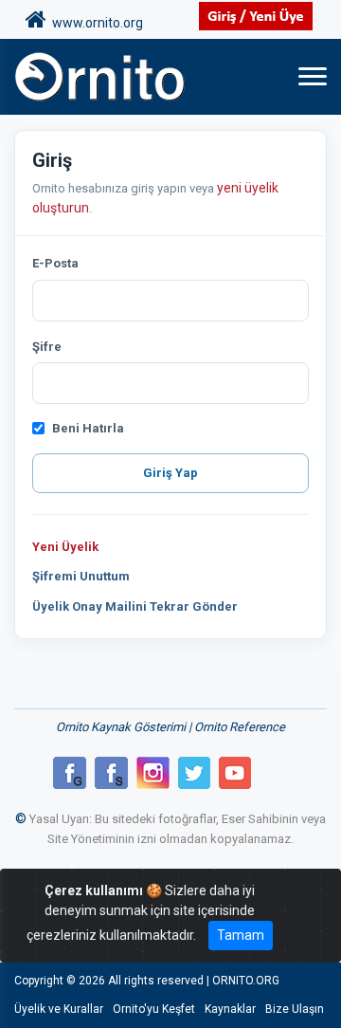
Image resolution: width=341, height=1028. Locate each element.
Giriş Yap (170, 473)
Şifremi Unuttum (81, 576)
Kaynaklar (230, 1009)
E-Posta (55, 263)
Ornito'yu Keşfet (154, 1009)
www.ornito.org (94, 22)
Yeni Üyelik (65, 547)
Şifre (47, 347)
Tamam (240, 935)
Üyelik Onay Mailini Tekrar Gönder (135, 606)
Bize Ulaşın (294, 1009)
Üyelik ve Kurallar (58, 1009)
